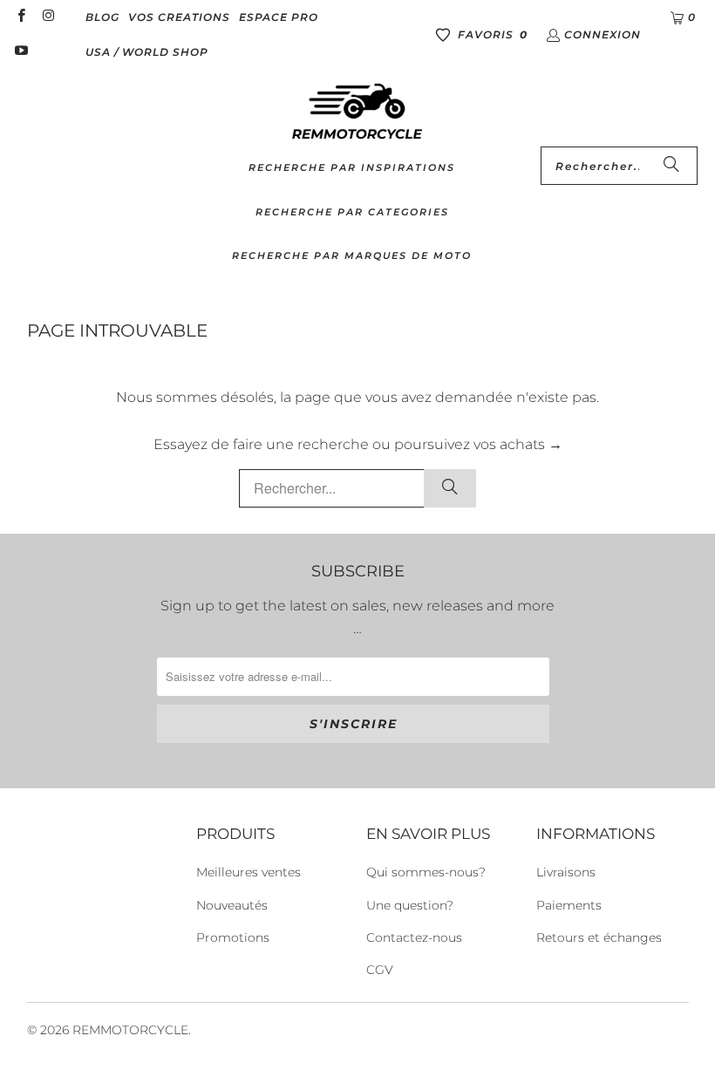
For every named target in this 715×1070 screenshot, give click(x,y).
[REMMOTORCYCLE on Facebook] (20, 17)
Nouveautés (232, 905)
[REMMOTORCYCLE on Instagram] (47, 17)
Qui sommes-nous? (426, 872)
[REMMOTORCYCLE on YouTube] (20, 51)
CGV (379, 970)
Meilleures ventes (248, 872)
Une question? (409, 905)
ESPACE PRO (278, 17)
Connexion (602, 34)
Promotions (232, 937)
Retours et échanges (599, 937)
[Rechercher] (671, 166)
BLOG (102, 17)
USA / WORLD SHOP (146, 51)
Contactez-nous (414, 937)
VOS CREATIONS (179, 17)
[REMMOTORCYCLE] (357, 112)
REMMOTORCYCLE (130, 1030)
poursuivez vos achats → (478, 444)
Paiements (569, 905)
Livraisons (566, 872)
